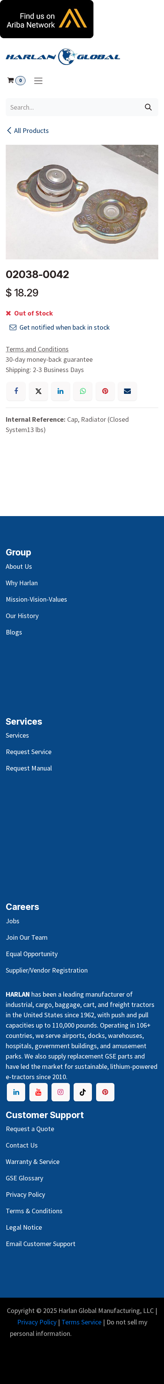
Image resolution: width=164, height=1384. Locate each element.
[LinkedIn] (60, 391)
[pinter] (105, 1092)
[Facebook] (16, 391)
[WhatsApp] (83, 391)
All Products (31, 130)
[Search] (148, 107)
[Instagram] (60, 1092)
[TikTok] (83, 1092)
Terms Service (81, 1322)
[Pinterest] (105, 391)
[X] (38, 391)
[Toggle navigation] (38, 80)
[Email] (127, 391)
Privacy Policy (36, 1322)
